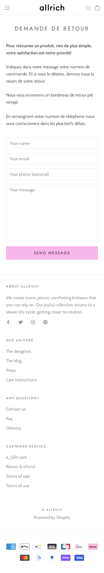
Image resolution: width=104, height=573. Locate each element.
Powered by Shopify (52, 517)
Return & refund (20, 466)
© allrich (52, 509)
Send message (52, 253)
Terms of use (17, 485)
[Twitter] (20, 321)
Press (11, 370)
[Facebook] (8, 321)
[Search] (88, 7)
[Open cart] (97, 7)
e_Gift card (16, 457)
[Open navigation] (7, 7)
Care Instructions (21, 379)
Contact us (15, 408)
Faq (9, 418)
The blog (13, 360)
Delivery (13, 428)
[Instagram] (33, 321)
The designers (18, 351)
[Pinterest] (45, 321)
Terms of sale (18, 476)
